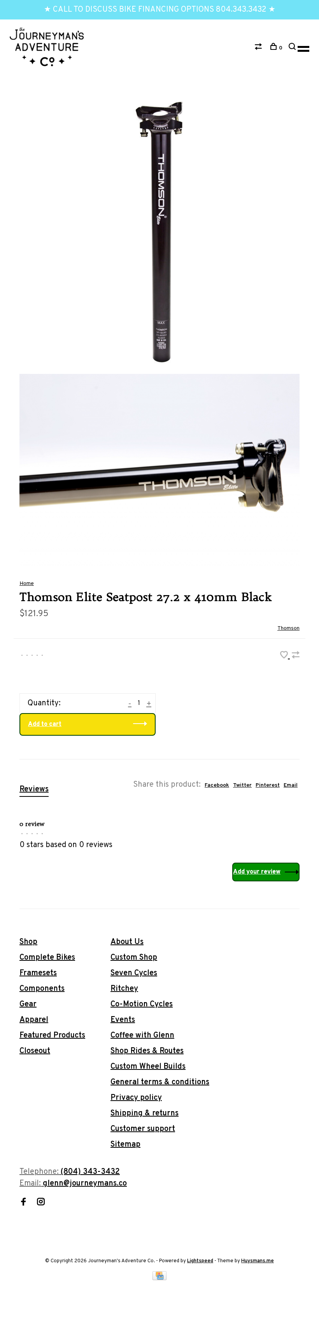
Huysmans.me (257, 1261)
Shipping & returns (144, 1113)
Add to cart (44, 724)
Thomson (288, 628)
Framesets (38, 973)
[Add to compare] (296, 656)
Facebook (217, 785)
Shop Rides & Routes (147, 1051)
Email (291, 785)
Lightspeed (200, 1261)
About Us (127, 942)
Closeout (34, 1051)
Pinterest (268, 785)
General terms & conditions (159, 1082)
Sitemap (125, 1145)
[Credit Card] (159, 1278)
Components (42, 989)
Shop (28, 942)
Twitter (242, 785)
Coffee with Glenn (142, 1036)
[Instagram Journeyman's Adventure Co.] (41, 1203)
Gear (28, 1004)
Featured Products (52, 1036)
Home (26, 583)
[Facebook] (23, 1203)
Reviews (34, 789)
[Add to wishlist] (285, 656)
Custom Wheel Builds (148, 1067)
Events (122, 1020)
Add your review (256, 872)
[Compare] (259, 48)
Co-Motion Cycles (141, 1004)
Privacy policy (136, 1098)
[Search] (293, 48)
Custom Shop (133, 958)
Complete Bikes (47, 958)
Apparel (33, 1020)
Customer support (142, 1129)
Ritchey (124, 989)
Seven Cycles (133, 973)
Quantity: (44, 703)
